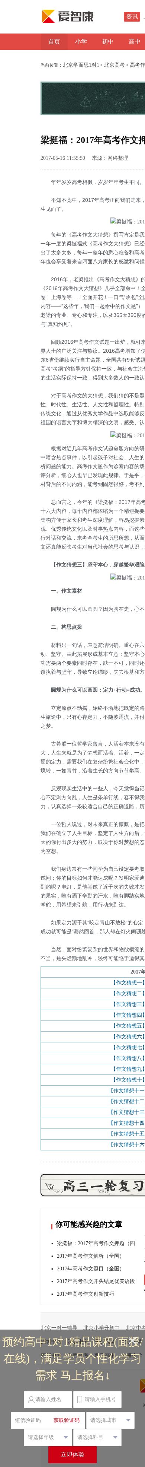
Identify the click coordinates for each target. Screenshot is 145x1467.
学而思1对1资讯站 (83, 16)
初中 (108, 41)
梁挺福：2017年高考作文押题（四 (96, 1243)
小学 (81, 41)
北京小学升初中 (101, 1328)
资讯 (132, 16)
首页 (54, 41)
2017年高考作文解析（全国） (91, 1256)
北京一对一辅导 (59, 1328)
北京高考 (114, 65)
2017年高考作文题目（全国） (91, 1268)
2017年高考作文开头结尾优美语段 (96, 1281)
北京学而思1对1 (81, 65)
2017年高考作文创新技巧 (85, 1294)
